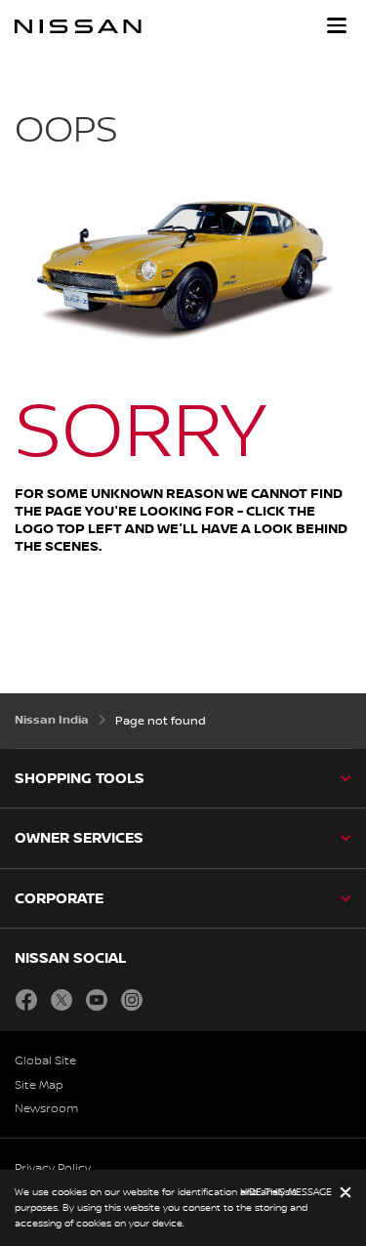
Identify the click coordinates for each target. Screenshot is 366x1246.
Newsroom (46, 1108)
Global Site (45, 1061)
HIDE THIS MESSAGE (286, 1191)
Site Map (39, 1085)
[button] (336, 25)
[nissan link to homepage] (78, 26)
